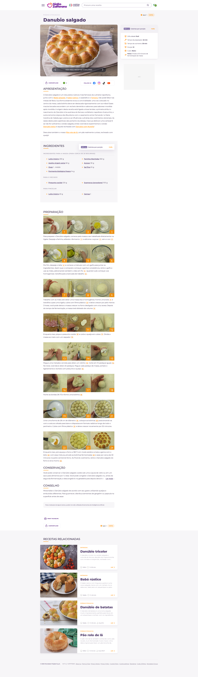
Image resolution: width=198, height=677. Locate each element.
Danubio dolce (49, 127)
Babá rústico (90, 579)
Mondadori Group (152, 664)
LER (112, 567)
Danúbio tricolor (93, 551)
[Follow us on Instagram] (99, 83)
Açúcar (87, 163)
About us (78, 664)
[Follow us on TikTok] (104, 83)
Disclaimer (133, 664)
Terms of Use (86, 664)
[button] (108, 478)
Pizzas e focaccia (51, 15)
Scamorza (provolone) (93, 183)
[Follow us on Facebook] (94, 83)
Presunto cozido (55, 183)
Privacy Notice (95, 664)
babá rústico (72, 98)
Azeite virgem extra (56, 163)
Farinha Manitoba (91, 159)
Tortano (94, 98)
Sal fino (87, 167)
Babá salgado (59, 98)
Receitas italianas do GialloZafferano (63, 5)
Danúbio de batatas (96, 607)
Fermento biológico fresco (59, 171)
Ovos (50, 167)
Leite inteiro (53, 159)
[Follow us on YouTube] (109, 83)
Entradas (84, 547)
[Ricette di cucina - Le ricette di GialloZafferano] (155, 5)
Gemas (87, 194)
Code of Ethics (141, 664)
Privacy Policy (105, 664)
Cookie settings (124, 664)
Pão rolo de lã (72, 132)
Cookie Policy (114, 664)
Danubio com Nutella (85, 127)
